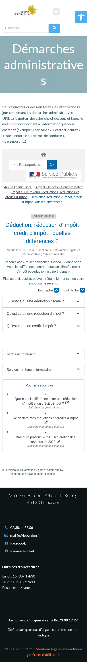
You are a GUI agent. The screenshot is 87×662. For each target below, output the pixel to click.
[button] (81, 17)
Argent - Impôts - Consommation (59, 187)
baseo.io (50, 473)
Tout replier (45, 290)
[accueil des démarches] (43, 154)
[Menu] (56, 11)
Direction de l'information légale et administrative (34, 470)
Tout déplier (71, 290)
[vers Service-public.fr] (53, 175)
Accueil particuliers (18, 187)
